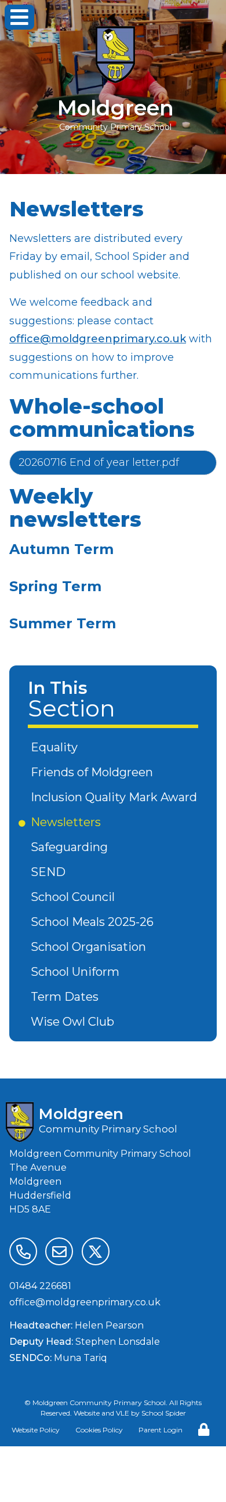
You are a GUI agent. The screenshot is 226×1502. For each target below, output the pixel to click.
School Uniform (77, 972)
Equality (56, 747)
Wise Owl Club (74, 1022)
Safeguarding (71, 847)
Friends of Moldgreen (94, 772)
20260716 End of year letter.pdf (99, 462)
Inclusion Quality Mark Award (116, 797)
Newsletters (68, 822)
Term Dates (67, 997)
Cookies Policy (99, 1429)
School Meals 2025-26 (94, 922)
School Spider (163, 1413)
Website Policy (36, 1429)
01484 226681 (40, 1285)
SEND (50, 872)
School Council (75, 897)
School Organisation (90, 947)
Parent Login (160, 1429)
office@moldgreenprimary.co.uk (97, 338)
